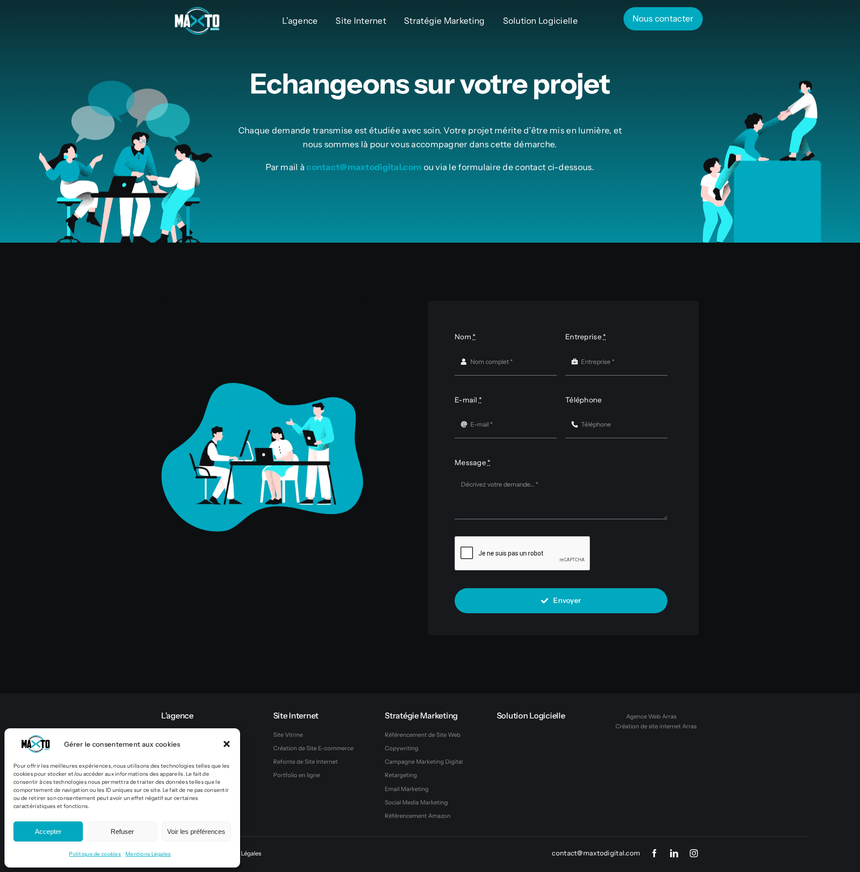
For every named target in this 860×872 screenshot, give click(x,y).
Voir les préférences (196, 831)
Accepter (48, 831)
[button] (226, 743)
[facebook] (654, 853)
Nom (465, 336)
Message (473, 462)
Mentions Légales (148, 854)
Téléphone (583, 399)
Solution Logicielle (531, 716)
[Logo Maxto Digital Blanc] (197, 11)
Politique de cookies (95, 854)
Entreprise (585, 336)
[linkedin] (674, 853)
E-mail (468, 399)
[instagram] (693, 853)
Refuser (122, 831)
